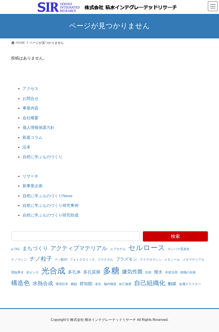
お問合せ (30, 98)
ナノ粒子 (40, 258)
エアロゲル (118, 249)
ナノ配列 (61, 259)
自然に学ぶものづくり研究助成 (50, 215)
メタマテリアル (193, 259)
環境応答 (62, 284)
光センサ (32, 272)
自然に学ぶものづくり (42, 156)
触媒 (172, 283)
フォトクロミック (82, 259)
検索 (175, 236)
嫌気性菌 (132, 272)
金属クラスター (190, 284)
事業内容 (30, 108)
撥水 (158, 271)
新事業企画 (32, 185)
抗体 (148, 272)
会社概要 (30, 118)
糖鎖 (74, 284)
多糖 (111, 270)
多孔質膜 (91, 271)
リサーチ (30, 176)
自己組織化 (149, 282)
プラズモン (126, 259)
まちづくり (35, 248)
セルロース (146, 247)
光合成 (53, 270)
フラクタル (105, 259)
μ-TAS (15, 249)
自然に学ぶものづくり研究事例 (50, 205)
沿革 (27, 147)
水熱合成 (43, 283)
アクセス (30, 88)
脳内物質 (110, 284)
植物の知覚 (188, 272)
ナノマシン (19, 259)
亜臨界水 (17, 272)
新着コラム (32, 137)
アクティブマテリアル (79, 248)
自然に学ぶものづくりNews (47, 195)
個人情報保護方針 (38, 127)
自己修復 (125, 284)
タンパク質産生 (179, 249)
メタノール (172, 259)
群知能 (86, 283)
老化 (98, 284)
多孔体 (74, 271)
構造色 (20, 282)
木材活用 (171, 272)
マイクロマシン (151, 259)
